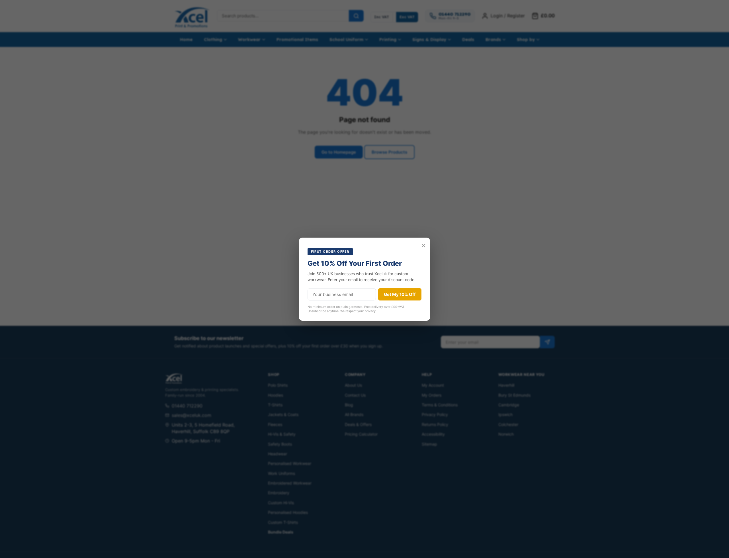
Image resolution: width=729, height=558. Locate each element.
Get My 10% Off (400, 294)
